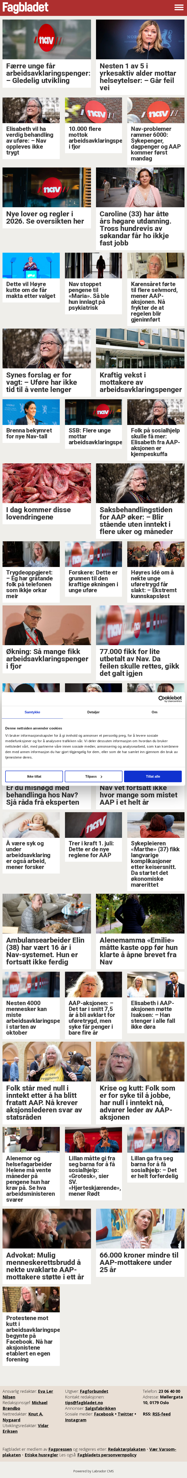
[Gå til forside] (25, 8)
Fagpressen (60, 1449)
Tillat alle (153, 776)
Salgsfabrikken (100, 1408)
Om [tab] (154, 712)
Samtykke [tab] (32, 712)
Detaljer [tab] (93, 712)
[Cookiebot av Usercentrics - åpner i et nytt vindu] (162, 699)
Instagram (75, 1420)
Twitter (125, 1414)
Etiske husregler (41, 1455)
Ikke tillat (34, 776)
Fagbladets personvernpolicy (106, 1455)
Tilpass (91, 776)
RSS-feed (161, 1414)
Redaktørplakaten (126, 1449)
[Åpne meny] (179, 8)
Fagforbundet (94, 1391)
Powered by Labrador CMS (93, 1471)
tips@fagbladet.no (84, 1402)
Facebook (104, 1414)
